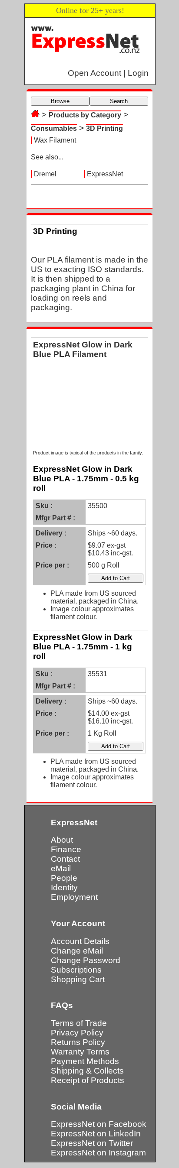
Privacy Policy (77, 1032)
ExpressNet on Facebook (98, 1124)
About (62, 839)
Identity (64, 887)
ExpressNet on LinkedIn (96, 1133)
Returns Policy (78, 1042)
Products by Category (85, 115)
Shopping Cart (78, 979)
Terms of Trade (79, 1023)
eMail (61, 868)
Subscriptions (76, 969)
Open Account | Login (108, 73)
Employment (74, 897)
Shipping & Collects (87, 1070)
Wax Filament (55, 140)
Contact (65, 858)
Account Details (80, 941)
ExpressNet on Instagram (98, 1152)
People (64, 877)
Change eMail (77, 950)
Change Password (85, 960)
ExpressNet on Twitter (92, 1143)
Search (119, 101)
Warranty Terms (80, 1051)
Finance (66, 849)
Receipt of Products (87, 1080)
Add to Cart (115, 578)
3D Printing (104, 128)
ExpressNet (105, 174)
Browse (60, 101)
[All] (35, 114)
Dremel (45, 174)
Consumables (54, 128)
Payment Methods (85, 1061)
